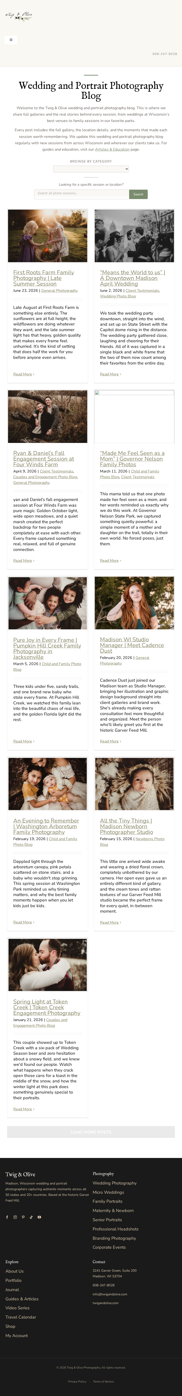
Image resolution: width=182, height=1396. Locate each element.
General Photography (59, 290)
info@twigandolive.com (110, 1294)
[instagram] (15, 1217)
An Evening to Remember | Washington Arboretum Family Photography (46, 826)
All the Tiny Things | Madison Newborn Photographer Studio (126, 826)
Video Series (17, 1308)
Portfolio (13, 1280)
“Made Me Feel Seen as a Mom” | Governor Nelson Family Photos (132, 458)
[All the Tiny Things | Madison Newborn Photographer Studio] (134, 784)
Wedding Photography (114, 1183)
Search (138, 194)
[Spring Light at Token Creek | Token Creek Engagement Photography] (47, 964)
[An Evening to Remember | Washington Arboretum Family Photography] (47, 784)
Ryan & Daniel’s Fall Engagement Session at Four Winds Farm (43, 458)
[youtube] (39, 1217)
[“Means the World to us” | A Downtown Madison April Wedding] (134, 236)
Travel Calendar (20, 1317)
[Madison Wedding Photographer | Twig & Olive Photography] (19, 4)
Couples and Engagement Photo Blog (45, 477)
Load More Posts (91, 1132)
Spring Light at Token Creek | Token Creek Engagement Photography (46, 1007)
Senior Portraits (107, 1220)
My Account (16, 1335)
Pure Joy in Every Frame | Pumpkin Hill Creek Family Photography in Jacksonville (47, 648)
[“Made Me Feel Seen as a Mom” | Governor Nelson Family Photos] (134, 416)
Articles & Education (112, 149)
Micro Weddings (108, 1192)
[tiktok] (31, 1217)
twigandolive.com (105, 1303)
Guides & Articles (22, 1299)
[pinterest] (23, 1217)
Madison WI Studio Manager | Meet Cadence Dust (132, 645)
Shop (10, 1326)
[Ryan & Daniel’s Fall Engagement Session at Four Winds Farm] (47, 416)
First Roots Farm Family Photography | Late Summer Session (43, 278)
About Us (14, 1271)
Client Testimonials (142, 290)
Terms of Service (103, 1381)
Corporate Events (109, 1247)
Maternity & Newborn (113, 1210)
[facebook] (7, 1217)
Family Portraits (108, 1201)
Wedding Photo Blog (118, 296)
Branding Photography (114, 1238)
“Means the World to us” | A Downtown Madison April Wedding (132, 278)
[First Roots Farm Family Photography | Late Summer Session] (47, 236)
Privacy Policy (77, 1381)
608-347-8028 (165, 54)
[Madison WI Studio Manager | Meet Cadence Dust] (134, 603)
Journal (12, 1289)
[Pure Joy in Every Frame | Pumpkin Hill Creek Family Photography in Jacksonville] (47, 603)
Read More (22, 374)
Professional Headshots (116, 1229)
